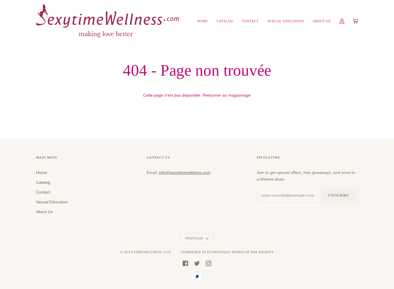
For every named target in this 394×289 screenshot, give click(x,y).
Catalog (43, 182)
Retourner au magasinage (227, 95)
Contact (43, 192)
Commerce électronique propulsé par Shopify (227, 252)
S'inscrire (338, 195)
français (194, 238)
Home (41, 172)
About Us (44, 211)
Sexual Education (52, 202)
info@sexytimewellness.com (184, 172)
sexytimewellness (143, 252)
